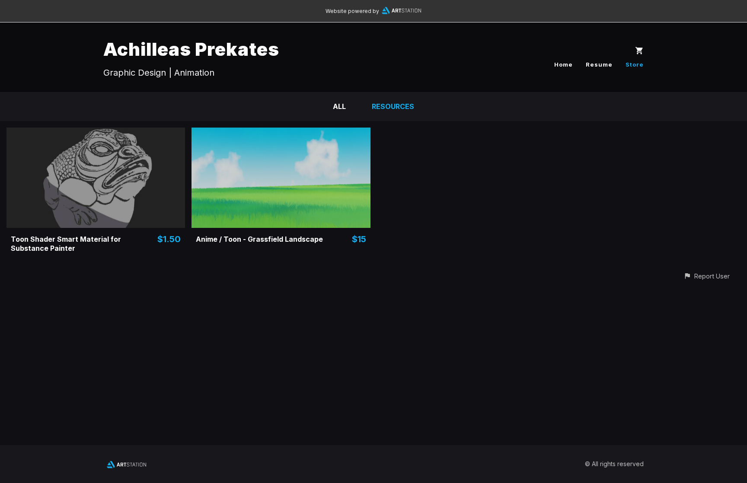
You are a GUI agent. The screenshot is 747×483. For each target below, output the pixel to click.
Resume (599, 64)
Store (635, 64)
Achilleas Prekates (191, 49)
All (339, 106)
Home (563, 64)
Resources (393, 106)
